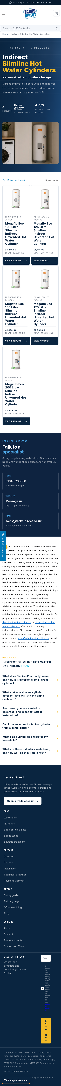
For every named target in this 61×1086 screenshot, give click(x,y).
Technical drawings (15, 874)
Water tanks (11, 817)
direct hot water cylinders (16, 622)
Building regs (11, 901)
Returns (8, 862)
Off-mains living (13, 907)
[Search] (57, 28)
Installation (10, 868)
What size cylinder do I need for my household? (25, 738)
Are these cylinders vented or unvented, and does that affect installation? (22, 712)
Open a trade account (22, 801)
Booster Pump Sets (15, 829)
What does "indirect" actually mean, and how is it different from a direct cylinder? (25, 680)
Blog (6, 913)
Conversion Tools (14, 946)
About (7, 928)
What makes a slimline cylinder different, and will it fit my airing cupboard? (23, 696)
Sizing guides (12, 895)
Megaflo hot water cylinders (33, 638)
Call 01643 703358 (40, 2)
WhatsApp (18, 2)
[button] (3, 13)
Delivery (9, 856)
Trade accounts (13, 940)
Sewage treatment (14, 841)
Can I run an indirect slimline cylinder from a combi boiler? (26, 726)
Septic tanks (11, 835)
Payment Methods (14, 880)
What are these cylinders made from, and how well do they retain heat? (26, 751)
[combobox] (30, 28)
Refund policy (45, 1077)
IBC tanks (9, 823)
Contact (8, 934)
